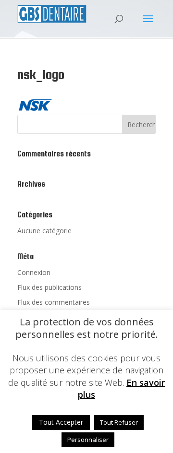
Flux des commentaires (53, 302)
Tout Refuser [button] (119, 422)
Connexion (33, 272)
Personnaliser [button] (88, 439)
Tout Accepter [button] (61, 422)
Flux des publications (49, 287)
